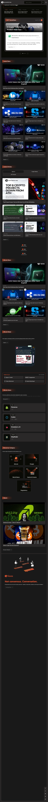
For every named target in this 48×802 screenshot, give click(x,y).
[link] (25, 91)
